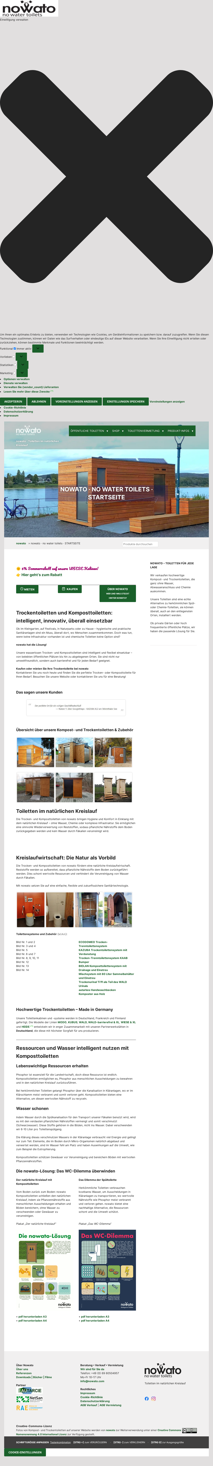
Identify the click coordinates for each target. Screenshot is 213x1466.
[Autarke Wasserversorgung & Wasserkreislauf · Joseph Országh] (29, 1392)
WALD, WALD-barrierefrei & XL (99, 1022)
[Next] (119, 707)
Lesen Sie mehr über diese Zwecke (27, 391)
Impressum (11, 415)
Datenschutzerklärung (18, 411)
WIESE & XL (128, 1022)
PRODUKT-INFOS (178, 430)
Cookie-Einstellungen (25, 1452)
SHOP (115, 430)
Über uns (22, 1369)
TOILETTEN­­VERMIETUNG (144, 430)
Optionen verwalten (17, 379)
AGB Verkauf (88, 1405)
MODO (62, 1022)
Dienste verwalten (16, 383)
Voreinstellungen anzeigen (77, 401)
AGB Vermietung (110, 1405)
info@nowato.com (92, 1381)
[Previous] (33, 707)
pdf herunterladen (32, 1316)
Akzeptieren (13, 401)
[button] (106, 177)
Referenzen (24, 1373)
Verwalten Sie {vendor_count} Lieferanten (31, 387)
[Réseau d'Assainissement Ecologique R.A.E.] (29, 1408)
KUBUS (72, 1022)
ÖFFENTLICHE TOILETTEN (87, 430)
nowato (21, 543)
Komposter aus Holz (92, 994)
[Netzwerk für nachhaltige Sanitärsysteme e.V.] (29, 1400)
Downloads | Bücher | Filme (34, 1377)
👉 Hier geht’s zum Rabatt (39, 575)
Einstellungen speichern (125, 401)
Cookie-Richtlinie (15, 407)
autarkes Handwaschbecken (97, 990)
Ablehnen (39, 401)
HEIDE (26, 1026)
